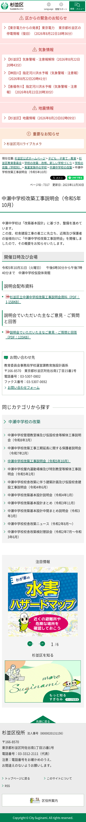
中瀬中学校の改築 (61, 167)
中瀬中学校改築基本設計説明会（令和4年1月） (41, 494)
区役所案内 (50, 800)
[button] (48, 6)
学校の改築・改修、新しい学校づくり (48, 163)
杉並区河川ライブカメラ (24, 143)
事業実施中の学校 (35, 167)
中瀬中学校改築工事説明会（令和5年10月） (39, 460)
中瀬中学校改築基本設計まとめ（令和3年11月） (42, 502)
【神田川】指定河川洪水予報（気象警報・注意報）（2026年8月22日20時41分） (43, 75)
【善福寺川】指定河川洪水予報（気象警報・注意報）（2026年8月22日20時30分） (42, 89)
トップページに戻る (17, 778)
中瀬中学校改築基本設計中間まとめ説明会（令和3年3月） (44, 513)
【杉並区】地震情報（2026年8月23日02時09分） (42, 117)
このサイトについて (59, 778)
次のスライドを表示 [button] (42, 643)
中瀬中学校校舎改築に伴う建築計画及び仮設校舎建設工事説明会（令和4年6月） (44, 484)
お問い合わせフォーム (24, 387)
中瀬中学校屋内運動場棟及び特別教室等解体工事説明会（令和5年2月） (44, 471)
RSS (7, 786)
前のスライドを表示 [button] (29, 643)
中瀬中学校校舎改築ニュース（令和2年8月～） (41, 523)
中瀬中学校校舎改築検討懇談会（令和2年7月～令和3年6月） (45, 534)
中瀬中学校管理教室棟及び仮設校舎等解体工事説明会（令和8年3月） (44, 437)
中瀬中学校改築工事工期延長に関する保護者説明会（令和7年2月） (44, 450)
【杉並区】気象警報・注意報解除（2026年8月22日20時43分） (43, 62)
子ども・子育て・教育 (62, 158)
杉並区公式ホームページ (30, 158)
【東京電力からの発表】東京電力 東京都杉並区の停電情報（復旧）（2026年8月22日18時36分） (44, 30)
